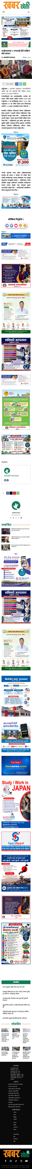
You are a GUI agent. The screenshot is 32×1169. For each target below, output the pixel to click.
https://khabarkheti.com (16, 515)
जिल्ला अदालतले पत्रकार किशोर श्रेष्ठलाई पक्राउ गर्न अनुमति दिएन (21, 546)
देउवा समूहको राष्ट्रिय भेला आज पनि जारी (13, 987)
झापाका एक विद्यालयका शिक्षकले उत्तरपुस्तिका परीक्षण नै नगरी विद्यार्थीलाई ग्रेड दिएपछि (26, 1038)
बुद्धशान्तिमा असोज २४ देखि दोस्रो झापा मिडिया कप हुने (16, 1006)
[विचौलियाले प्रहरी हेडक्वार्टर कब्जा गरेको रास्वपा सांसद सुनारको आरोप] (5, 531)
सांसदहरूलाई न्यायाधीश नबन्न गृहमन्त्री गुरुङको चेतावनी (15, 999)
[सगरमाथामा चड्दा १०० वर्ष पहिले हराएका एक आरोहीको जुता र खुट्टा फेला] (16, 1049)
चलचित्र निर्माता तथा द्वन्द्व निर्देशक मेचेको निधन (4, 1053)
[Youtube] (21, 517)
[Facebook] (7, 493)
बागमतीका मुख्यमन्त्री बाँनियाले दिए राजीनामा (15, 1018)
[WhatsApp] (17, 493)
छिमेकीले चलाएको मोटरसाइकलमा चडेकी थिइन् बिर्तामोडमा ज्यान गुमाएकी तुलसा (27, 1055)
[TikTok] (16, 517)
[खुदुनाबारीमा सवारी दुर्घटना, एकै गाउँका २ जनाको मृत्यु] (16, 1030)
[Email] (5, 480)
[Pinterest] (14, 493)
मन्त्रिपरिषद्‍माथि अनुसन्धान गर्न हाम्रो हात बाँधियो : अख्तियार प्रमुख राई (20, 537)
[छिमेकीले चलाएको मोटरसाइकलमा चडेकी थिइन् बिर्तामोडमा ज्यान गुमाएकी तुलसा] (27, 1049)
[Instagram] (13, 517)
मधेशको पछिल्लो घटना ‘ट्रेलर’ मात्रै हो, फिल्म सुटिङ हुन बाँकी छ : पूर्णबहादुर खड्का (16, 992)
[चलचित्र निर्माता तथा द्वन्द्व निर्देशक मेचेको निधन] (5, 1049)
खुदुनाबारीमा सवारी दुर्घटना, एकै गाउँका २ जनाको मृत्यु (15, 1036)
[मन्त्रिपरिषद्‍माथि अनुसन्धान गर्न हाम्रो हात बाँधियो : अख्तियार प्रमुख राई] (5, 539)
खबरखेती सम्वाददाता (9, 57)
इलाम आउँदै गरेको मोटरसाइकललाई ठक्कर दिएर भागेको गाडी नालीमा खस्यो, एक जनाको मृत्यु (5, 1037)
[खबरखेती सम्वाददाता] (2, 57)
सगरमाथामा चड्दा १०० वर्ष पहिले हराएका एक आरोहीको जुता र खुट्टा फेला (15, 1055)
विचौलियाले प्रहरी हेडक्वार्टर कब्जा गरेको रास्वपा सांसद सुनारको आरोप (20, 529)
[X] (11, 493)
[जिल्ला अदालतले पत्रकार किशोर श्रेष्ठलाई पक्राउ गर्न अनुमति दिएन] (5, 547)
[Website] (7, 480)
